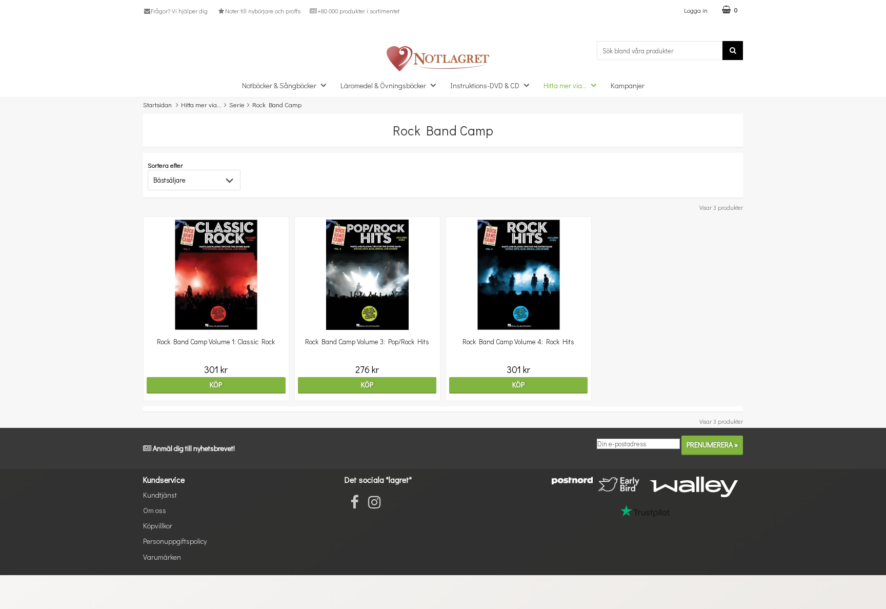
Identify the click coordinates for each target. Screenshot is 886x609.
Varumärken (162, 557)
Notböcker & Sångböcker (279, 85)
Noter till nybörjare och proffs (262, 11)
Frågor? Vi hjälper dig (179, 11)
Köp (216, 384)
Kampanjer (628, 85)
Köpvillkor (157, 526)
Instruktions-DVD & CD (484, 85)
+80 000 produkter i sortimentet (358, 11)
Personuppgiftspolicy (175, 541)
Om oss (154, 510)
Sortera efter (165, 165)
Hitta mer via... (565, 85)
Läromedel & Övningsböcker (383, 85)
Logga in (696, 10)
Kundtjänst (160, 495)
